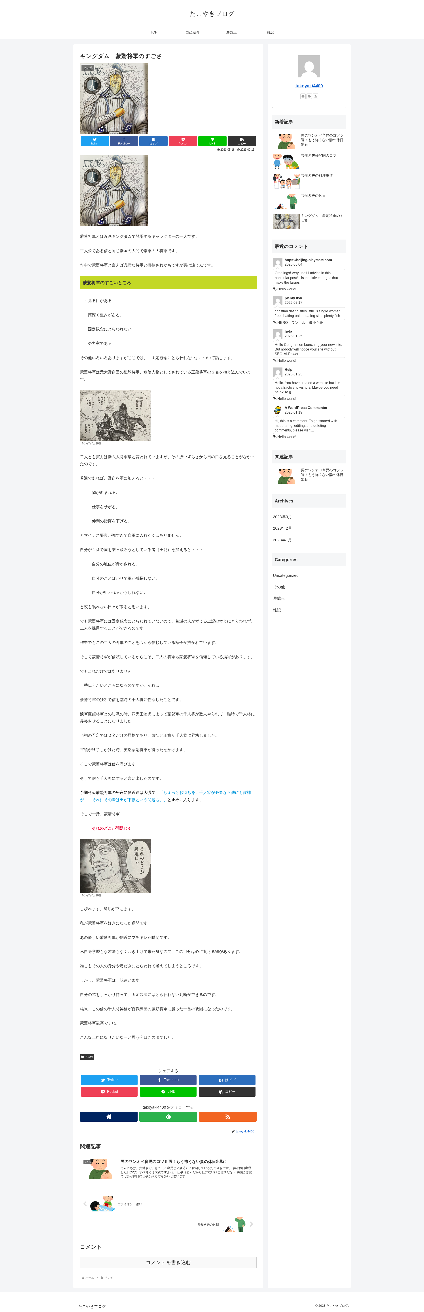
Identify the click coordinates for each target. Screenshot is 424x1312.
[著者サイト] (109, 1117)
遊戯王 (279, 598)
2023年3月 (282, 517)
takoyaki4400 (309, 85)
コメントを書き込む (168, 1262)
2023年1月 (282, 540)
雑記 (277, 610)
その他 (89, 1056)
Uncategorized (286, 575)
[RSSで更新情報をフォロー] (228, 1117)
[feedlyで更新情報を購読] (168, 1117)
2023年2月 (282, 528)
